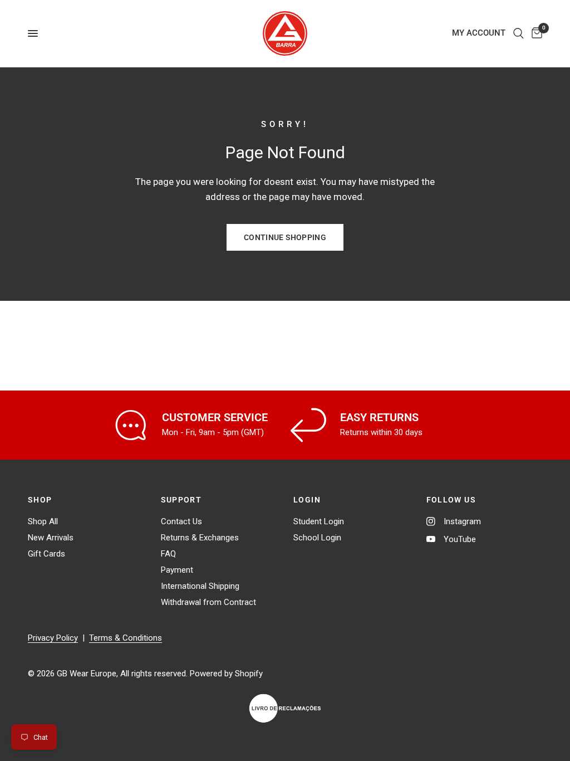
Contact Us (181, 521)
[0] (535, 33)
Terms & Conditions (125, 638)
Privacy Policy (53, 638)
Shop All (43, 521)
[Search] (518, 33)
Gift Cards (46, 554)
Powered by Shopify (226, 674)
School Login (317, 538)
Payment (177, 570)
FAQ (168, 554)
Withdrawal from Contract (208, 602)
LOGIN (307, 500)
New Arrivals (50, 538)
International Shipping (200, 586)
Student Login (318, 521)
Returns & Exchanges (200, 538)
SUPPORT (181, 500)
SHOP (40, 500)
